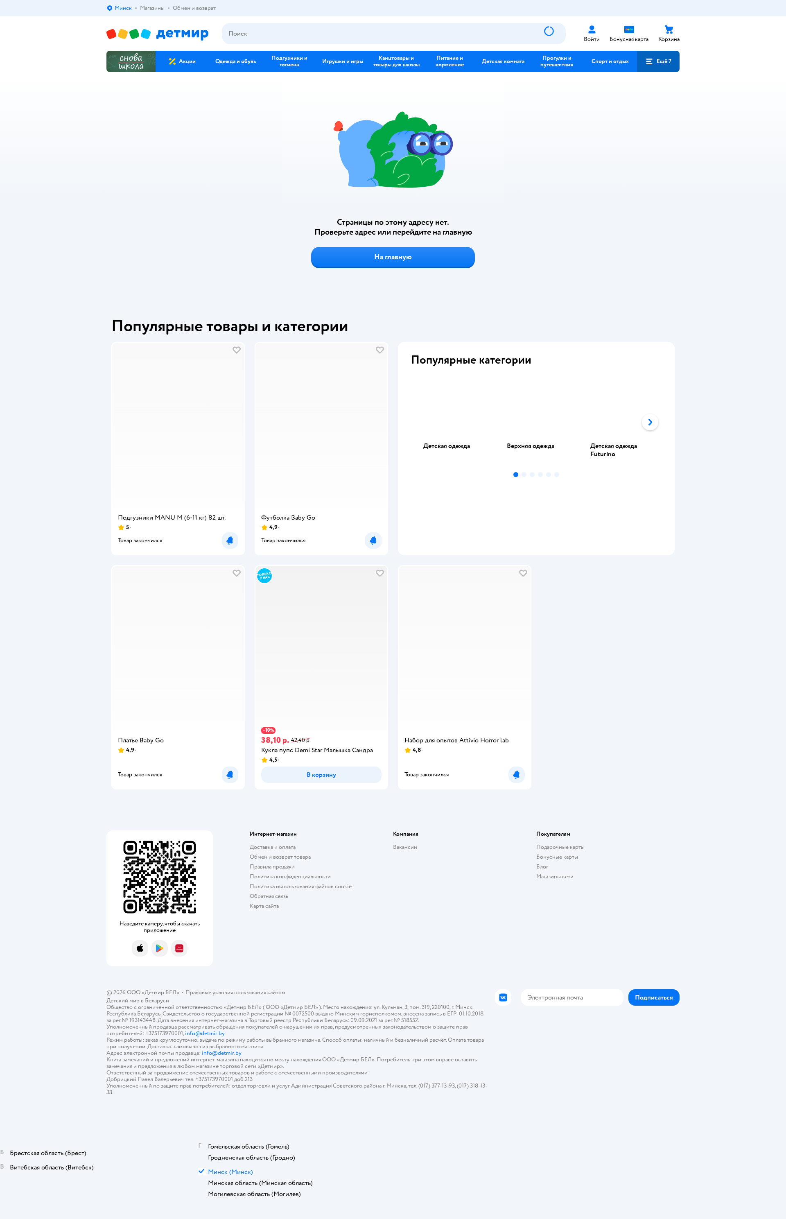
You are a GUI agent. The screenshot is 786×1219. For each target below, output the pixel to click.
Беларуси (157, 1000)
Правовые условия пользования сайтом (235, 992)
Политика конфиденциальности (290, 876)
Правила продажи (272, 866)
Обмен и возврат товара (280, 856)
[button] (658, 61)
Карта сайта (264, 905)
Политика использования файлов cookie (301, 886)
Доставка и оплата (273, 847)
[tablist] (536, 422)
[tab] (453, 422)
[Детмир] (157, 34)
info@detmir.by (204, 1033)
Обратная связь (269, 896)
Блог (542, 866)
